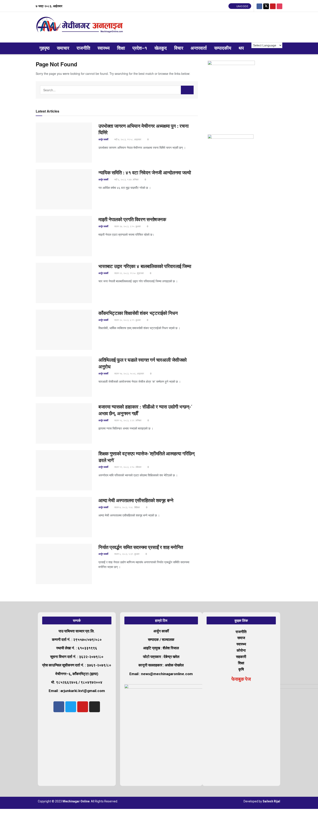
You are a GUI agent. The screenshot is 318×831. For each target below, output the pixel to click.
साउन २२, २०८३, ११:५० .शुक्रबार (129, 273)
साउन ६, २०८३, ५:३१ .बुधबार (127, 553)
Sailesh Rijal (271, 801)
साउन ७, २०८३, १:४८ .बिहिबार (127, 507)
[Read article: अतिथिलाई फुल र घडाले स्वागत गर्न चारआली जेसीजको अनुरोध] (64, 376)
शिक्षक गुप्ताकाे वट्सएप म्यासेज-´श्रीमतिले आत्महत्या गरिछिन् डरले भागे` (146, 457)
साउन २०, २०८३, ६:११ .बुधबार (127, 320)
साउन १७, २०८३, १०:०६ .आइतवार (129, 373)
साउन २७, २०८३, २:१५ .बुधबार (127, 226)
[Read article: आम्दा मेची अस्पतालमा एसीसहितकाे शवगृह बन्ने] (64, 517)
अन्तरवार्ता (199, 48)
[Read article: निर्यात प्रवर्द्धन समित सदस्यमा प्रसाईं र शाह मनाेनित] (64, 564)
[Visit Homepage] (80, 27)
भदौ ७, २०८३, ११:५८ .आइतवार (127, 139)
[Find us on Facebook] (259, 6)
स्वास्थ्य (104, 48)
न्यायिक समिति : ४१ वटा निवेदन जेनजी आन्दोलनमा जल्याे (145, 172)
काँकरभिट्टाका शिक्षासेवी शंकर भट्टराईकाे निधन (138, 312)
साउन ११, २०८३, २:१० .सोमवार (127, 467)
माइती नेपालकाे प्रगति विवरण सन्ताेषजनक (132, 219)
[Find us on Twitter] (266, 6)
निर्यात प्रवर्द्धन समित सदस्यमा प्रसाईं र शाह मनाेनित (140, 547)
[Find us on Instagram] (279, 6)
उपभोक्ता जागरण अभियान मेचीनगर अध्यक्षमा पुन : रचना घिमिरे (143, 129)
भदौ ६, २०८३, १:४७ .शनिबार (126, 179)
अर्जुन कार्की (103, 139)
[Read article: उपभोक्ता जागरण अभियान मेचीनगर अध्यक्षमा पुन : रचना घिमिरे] (64, 142)
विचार (178, 48)
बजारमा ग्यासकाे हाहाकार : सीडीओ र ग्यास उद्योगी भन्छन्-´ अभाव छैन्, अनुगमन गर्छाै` (145, 410)
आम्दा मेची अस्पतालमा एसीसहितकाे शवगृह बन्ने (135, 500)
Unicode (242, 6)
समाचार (63, 48)
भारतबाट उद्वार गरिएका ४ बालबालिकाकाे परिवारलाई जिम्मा (144, 266)
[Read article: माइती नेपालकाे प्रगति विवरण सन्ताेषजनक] (64, 236)
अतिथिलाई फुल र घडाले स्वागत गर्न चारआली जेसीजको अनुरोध (142, 363)
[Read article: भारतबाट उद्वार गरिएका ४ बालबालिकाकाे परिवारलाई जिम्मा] (64, 283)
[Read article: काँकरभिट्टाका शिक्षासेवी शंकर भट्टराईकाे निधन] (64, 330)
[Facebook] (58, 706)
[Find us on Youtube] (273, 6)
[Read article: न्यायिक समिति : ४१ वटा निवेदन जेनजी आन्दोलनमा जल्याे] (64, 189)
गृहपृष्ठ (44, 48)
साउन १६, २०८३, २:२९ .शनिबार (127, 420)
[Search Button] (187, 90)
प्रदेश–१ (139, 48)
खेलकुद (160, 48)
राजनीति (83, 48)
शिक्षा (121, 48)
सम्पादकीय (222, 48)
